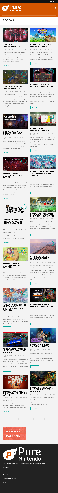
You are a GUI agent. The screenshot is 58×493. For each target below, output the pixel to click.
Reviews (16, 49)
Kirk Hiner (35, 89)
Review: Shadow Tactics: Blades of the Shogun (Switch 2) (42, 390)
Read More (7, 65)
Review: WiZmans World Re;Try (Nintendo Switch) (42, 215)
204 (42, 419)
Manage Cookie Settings (9, 478)
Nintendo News (34, 179)
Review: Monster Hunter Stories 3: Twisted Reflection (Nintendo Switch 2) (14, 307)
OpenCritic (6, 471)
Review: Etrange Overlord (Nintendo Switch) (13, 175)
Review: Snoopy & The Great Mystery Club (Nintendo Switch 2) (13, 221)
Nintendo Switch (23, 49)
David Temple (8, 49)
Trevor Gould (8, 225)
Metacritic (6, 467)
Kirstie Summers (36, 133)
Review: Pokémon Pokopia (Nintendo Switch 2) (12, 265)
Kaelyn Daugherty (37, 309)
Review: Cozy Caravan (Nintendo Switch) (13, 88)
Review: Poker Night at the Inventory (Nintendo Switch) (15, 393)
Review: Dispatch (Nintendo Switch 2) (39, 130)
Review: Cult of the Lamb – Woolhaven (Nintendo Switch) (42, 173)
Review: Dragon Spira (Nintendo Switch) (40, 46)
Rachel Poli (35, 49)
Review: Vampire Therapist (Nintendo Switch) (13, 133)
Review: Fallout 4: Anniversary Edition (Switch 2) (40, 258)
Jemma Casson (8, 137)
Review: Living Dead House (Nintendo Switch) (42, 85)
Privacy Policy (6, 474)
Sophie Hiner (8, 91)
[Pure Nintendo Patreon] (14, 433)
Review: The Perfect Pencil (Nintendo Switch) (42, 305)
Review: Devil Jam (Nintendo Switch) (12, 46)
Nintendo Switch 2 (48, 133)
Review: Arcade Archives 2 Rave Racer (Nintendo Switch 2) (14, 350)
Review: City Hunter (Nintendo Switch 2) (39, 346)
